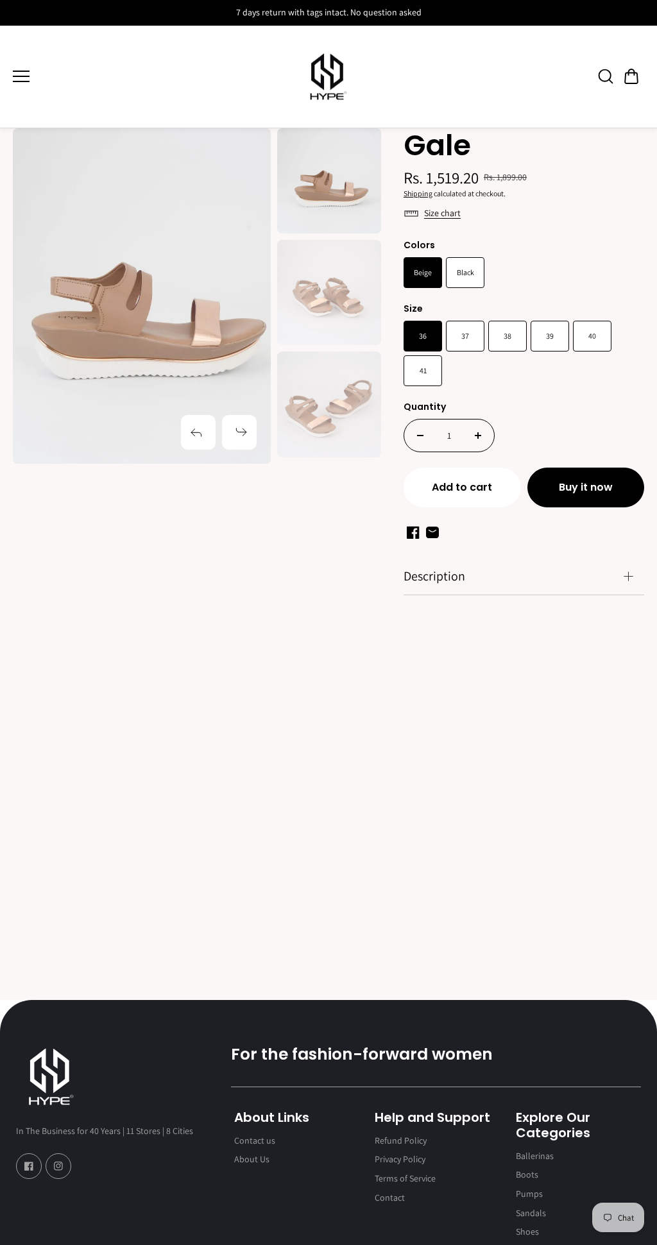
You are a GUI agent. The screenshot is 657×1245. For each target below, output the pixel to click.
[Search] (606, 76)
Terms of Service (405, 1178)
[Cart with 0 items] (631, 76)
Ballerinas (535, 1156)
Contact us (254, 1140)
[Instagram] (58, 1166)
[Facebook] (29, 1166)
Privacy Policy (400, 1159)
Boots (527, 1174)
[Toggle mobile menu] (145, 76)
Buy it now (586, 487)
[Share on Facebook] (413, 532)
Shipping (418, 193)
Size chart (442, 213)
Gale (437, 146)
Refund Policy (401, 1140)
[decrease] (420, 435)
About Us (251, 1159)
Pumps (529, 1193)
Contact (390, 1197)
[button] (631, 76)
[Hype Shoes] (328, 77)
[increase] (478, 435)
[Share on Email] (432, 532)
